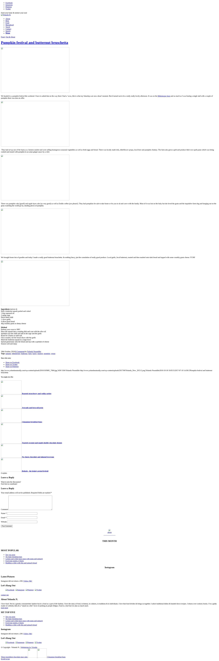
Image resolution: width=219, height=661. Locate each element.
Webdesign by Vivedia (29, 647)
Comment (4, 509)
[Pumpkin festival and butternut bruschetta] (35, 92)
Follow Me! (27, 581)
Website (4, 522)
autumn (8, 354)
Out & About (10, 37)
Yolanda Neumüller (34, 351)
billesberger (16, 354)
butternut (24, 354)
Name (4, 513)
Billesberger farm (164, 96)
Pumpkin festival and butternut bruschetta (34, 42)
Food (3, 37)
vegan (53, 354)
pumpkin (47, 354)
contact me (5, 595)
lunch (34, 354)
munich (40, 354)
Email (4, 518)
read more (4, 608)
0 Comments (19, 351)
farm (30, 354)
